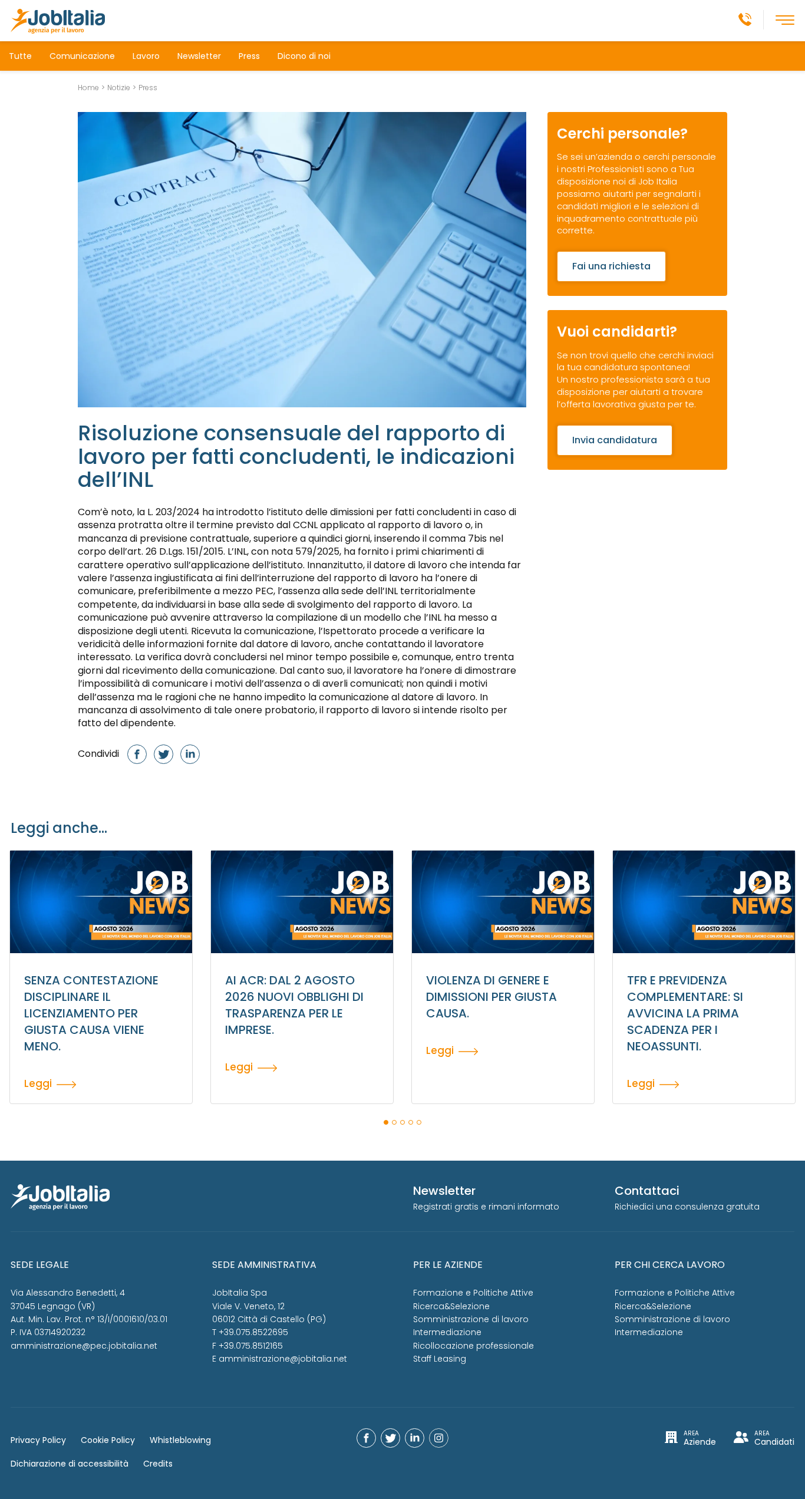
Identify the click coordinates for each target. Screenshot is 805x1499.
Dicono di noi (304, 56)
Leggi (38, 1082)
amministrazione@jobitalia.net (283, 1359)
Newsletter (199, 56)
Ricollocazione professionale (473, 1346)
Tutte (20, 56)
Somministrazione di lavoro (471, 1319)
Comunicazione (82, 56)
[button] (386, 1122)
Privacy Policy (38, 1440)
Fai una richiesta (611, 266)
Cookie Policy (108, 1440)
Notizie (118, 87)
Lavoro (146, 56)
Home (88, 87)
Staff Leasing (439, 1359)
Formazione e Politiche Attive (473, 1293)
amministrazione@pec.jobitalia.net (84, 1346)
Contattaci (647, 1190)
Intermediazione (447, 1332)
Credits (158, 1464)
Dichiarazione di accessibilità (69, 1464)
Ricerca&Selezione (451, 1306)
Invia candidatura (614, 440)
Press (249, 56)
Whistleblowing (180, 1440)
